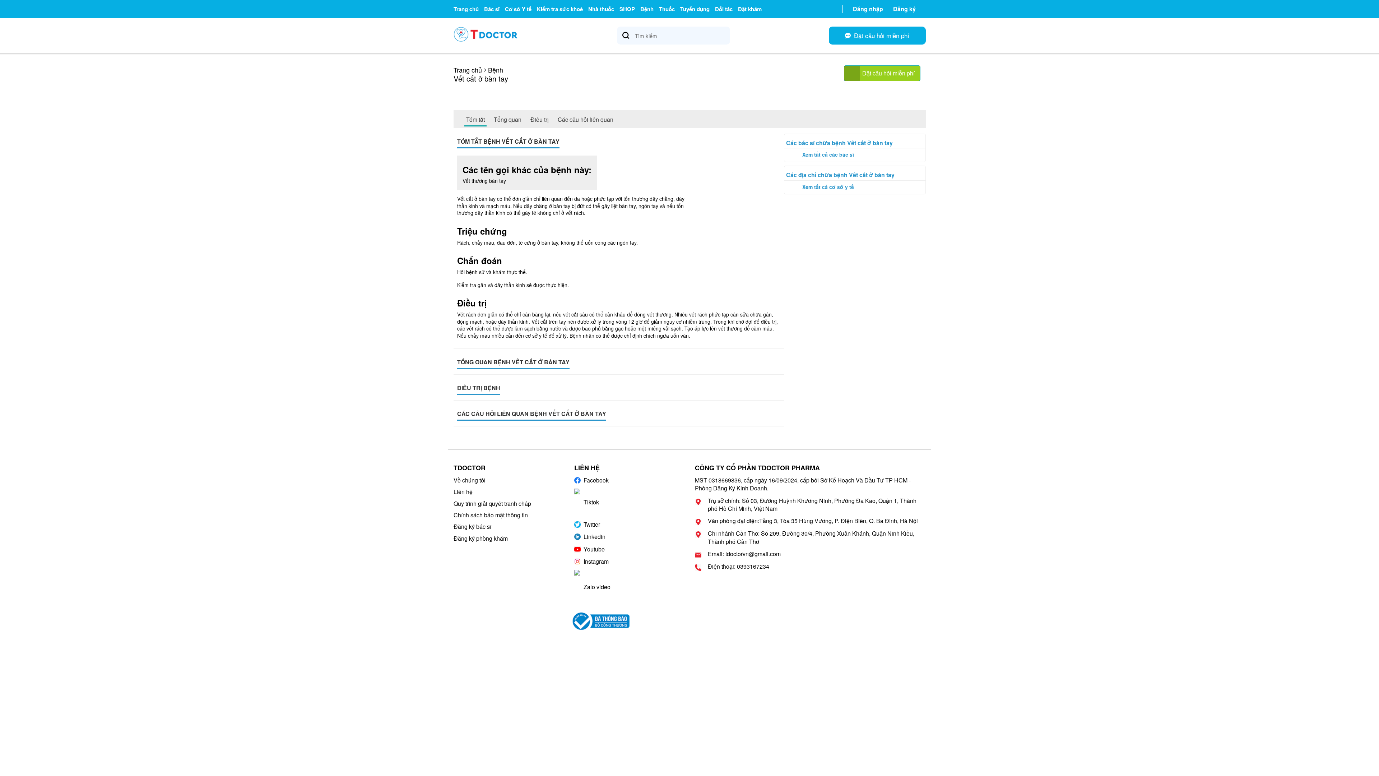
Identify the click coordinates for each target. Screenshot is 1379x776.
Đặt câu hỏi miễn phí (888, 73)
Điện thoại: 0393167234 (738, 567)
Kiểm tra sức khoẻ (560, 9)
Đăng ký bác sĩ (472, 526)
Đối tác (724, 9)
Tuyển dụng (695, 9)
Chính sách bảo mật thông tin (491, 515)
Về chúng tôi (470, 480)
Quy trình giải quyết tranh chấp (492, 503)
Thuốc (667, 9)
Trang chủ (466, 9)
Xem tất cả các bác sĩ (828, 154)
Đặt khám (750, 9)
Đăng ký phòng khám (481, 538)
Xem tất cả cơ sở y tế (828, 186)
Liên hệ (463, 492)
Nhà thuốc (601, 9)
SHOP (627, 9)
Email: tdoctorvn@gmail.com (744, 554)
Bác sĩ (492, 9)
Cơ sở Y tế (518, 9)
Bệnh (647, 9)
